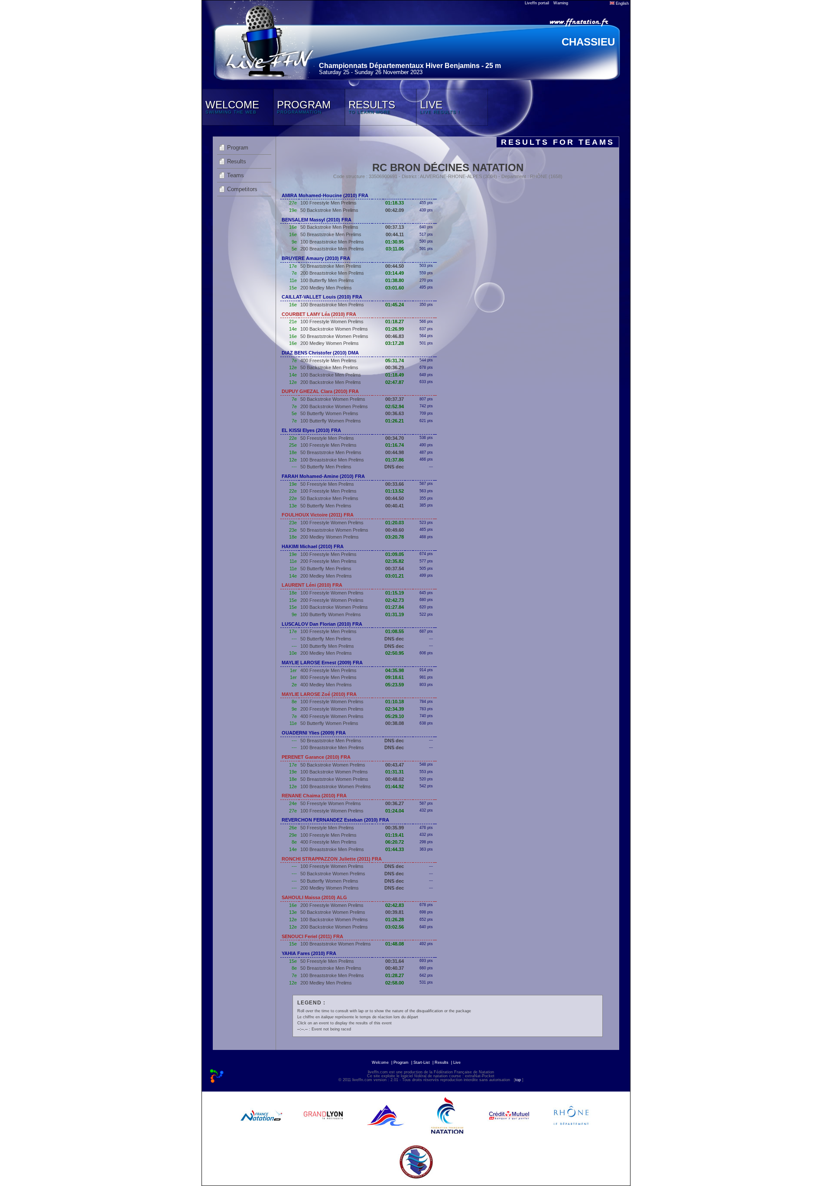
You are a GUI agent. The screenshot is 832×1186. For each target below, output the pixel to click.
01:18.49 (394, 374)
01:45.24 (394, 304)
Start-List (421, 1062)
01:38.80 (394, 280)
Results (236, 161)
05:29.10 (394, 716)
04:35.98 (394, 670)
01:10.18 (394, 701)
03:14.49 (394, 273)
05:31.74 (394, 360)
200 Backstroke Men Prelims (330, 382)
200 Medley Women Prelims (329, 343)
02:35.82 (394, 561)
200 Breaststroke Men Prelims (332, 248)
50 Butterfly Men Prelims (325, 466)
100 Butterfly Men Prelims (327, 280)
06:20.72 (394, 842)
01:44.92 (394, 786)
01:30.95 (394, 241)
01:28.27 (394, 975)
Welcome (380, 1062)
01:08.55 (394, 631)
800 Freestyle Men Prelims (328, 677)
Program (237, 147)
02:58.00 (394, 982)
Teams (235, 175)
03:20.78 (394, 536)
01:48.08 (394, 943)
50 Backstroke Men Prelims (329, 210)
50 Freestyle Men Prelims (327, 438)
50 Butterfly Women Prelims (329, 413)
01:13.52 (394, 491)
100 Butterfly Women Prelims (330, 420)
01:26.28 (394, 919)
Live (457, 1062)
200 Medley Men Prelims (326, 287)
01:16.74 (394, 445)
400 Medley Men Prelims (326, 684)
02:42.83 (394, 905)
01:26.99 (394, 328)
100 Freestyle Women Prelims (332, 321)
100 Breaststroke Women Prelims (335, 786)
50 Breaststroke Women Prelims (334, 336)
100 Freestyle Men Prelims (328, 202)
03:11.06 (395, 248)
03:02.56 (394, 926)
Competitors (242, 189)
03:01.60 (394, 287)
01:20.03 (394, 522)
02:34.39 (394, 709)
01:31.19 (394, 614)
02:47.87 (394, 382)
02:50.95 (394, 653)
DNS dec (394, 466)
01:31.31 (394, 771)
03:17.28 (394, 343)
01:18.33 (394, 202)
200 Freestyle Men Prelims (328, 561)
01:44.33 (394, 849)
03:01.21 (394, 575)
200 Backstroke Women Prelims (334, 406)
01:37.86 (394, 459)
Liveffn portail (537, 3)
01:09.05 (394, 554)
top (518, 1080)
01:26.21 (394, 420)
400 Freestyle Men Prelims (328, 360)
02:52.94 (394, 406)
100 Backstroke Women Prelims (334, 328)
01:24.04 (394, 810)
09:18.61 (394, 677)
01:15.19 (394, 592)
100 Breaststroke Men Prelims (332, 241)
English (621, 3)
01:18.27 (394, 321)
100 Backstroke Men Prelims (330, 374)
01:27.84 (394, 607)
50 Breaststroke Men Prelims (330, 234)
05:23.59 (394, 684)
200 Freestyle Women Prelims (332, 600)
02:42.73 (394, 600)
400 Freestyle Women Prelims (332, 716)
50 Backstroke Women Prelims (332, 399)
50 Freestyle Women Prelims (330, 803)
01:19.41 (394, 835)
